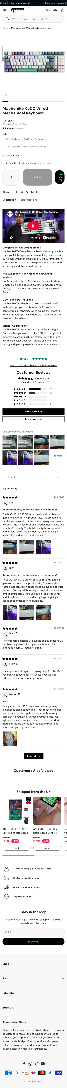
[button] (33, 18)
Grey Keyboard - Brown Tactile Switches (25, 146)
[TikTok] (36, 1064)
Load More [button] (33, 756)
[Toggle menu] (4, 10)
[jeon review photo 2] (26, 546)
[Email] (37, 192)
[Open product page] (16, 811)
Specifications (29, 199)
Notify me (61, 177)
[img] (9, 497)
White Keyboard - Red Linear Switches (24, 139)
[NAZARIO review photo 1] (9, 738)
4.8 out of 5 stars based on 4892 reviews (33, 365)
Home (5, 28)
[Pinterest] (27, 192)
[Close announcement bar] (64, 2)
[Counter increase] (17, 177)
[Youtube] (43, 1064)
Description (9, 199)
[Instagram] (30, 1064)
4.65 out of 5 (41, 378)
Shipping (5, 124)
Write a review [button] (33, 411)
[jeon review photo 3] (43, 546)
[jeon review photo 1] (9, 546)
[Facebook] (16, 192)
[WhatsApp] (32, 192)
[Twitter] (22, 192)
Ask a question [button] (33, 419)
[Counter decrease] (5, 177)
